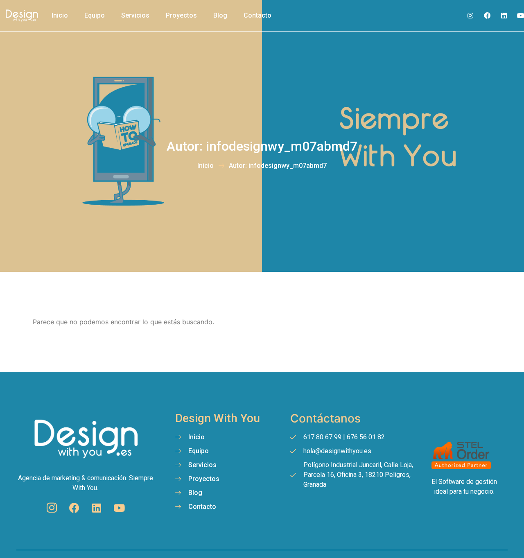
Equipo (94, 15)
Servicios (135, 15)
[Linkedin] (504, 15)
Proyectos (181, 15)
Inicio (60, 15)
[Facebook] (487, 15)
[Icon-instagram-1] (52, 508)
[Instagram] (470, 15)
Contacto (257, 15)
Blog (220, 15)
